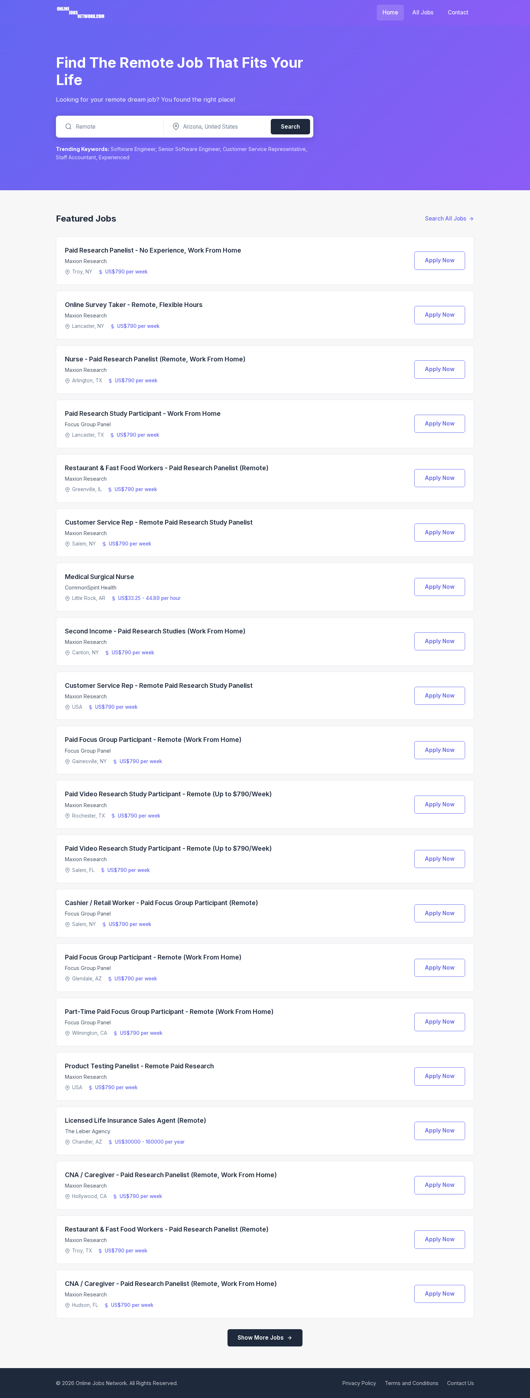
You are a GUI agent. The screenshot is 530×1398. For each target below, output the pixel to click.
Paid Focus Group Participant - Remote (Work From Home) (153, 739)
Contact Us (460, 1383)
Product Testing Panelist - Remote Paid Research (139, 1066)
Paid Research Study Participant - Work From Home (143, 413)
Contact (458, 12)
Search (290, 126)
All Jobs (422, 12)
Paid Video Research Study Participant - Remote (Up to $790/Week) (168, 794)
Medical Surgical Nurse (99, 576)
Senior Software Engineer (189, 149)
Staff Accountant (76, 157)
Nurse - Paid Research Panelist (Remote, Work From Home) (155, 359)
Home (390, 12)
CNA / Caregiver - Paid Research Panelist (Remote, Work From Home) (171, 1175)
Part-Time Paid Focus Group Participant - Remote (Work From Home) (169, 1011)
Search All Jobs (445, 218)
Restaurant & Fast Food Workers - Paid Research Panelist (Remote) (167, 468)
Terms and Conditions (411, 1383)
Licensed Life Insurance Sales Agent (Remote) (135, 1120)
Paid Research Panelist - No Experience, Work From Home (153, 250)
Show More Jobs (261, 1337)
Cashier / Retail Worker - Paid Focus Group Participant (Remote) (161, 903)
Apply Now (440, 260)
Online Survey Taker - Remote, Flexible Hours (134, 304)
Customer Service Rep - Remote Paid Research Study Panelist (159, 522)
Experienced (114, 157)
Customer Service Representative (264, 149)
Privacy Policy (359, 1383)
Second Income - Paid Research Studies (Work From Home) (155, 631)
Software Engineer (133, 149)
